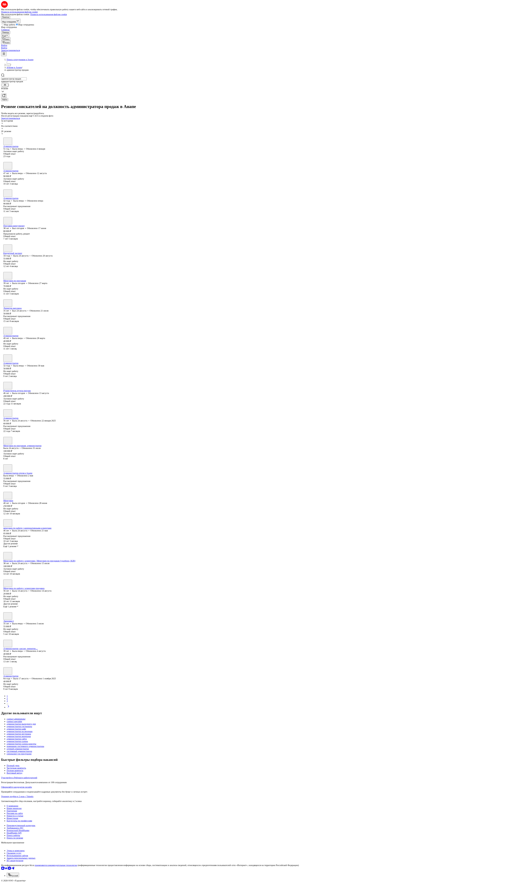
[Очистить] (5, 85)
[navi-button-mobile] (4, 54)
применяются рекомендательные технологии (56, 865)
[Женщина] (7, 141)
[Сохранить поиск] (4, 96)
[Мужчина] (7, 220)
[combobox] (14, 78)
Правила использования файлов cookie (48, 14)
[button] (4, 45)
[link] (6, 39)
